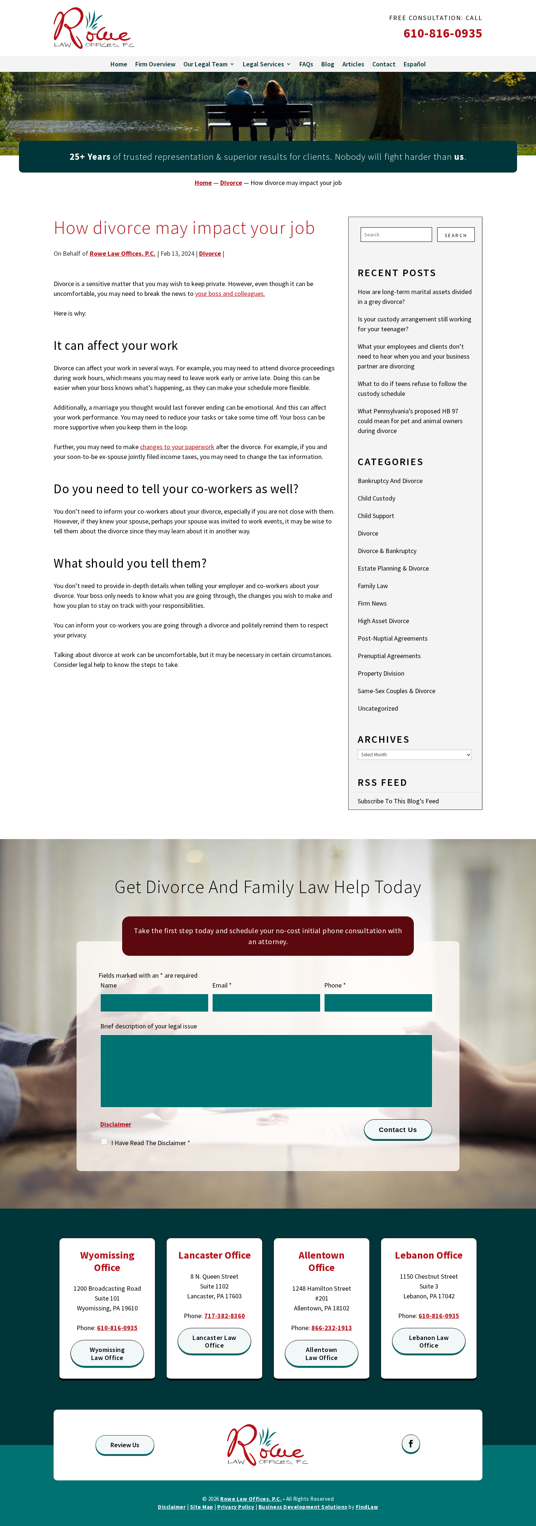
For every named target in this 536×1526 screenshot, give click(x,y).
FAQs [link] (306, 64)
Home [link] (118, 64)
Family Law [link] (373, 586)
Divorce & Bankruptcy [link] (387, 550)
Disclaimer (115, 1124)
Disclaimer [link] (172, 1506)
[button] (411, 1443)
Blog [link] (327, 64)
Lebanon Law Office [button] (429, 1341)
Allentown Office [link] (322, 1261)
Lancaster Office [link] (214, 1255)
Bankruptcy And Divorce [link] (390, 480)
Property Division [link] (381, 673)
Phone (335, 985)
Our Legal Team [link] (205, 64)
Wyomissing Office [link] (107, 1261)
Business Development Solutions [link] (303, 1506)
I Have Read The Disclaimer (150, 1143)
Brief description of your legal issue (148, 1026)
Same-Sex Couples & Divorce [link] (396, 691)
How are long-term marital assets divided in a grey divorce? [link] (415, 296)
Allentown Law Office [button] (322, 1353)
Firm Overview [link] (155, 64)
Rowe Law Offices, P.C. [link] (123, 253)
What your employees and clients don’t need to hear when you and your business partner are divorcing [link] (414, 356)
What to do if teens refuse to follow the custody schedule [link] (412, 388)
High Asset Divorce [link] (383, 621)
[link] (94, 28)
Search (456, 235)
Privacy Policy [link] (235, 1506)
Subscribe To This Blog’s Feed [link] (398, 801)
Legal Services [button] (263, 64)
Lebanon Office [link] (429, 1255)
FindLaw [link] (367, 1506)
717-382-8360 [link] (224, 1315)
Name (108, 985)
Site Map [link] (201, 1506)
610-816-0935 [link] (443, 33)
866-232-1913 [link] (331, 1328)
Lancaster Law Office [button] (214, 1341)
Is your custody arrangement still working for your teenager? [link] (414, 324)
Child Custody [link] (376, 498)
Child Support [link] (376, 515)
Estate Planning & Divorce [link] (393, 568)
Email (222, 985)
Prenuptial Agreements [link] (389, 656)
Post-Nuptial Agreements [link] (393, 638)
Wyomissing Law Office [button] (107, 1353)
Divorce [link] (210, 253)
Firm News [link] (372, 603)
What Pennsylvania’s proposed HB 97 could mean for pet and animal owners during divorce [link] (410, 421)
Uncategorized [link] (378, 708)
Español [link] (415, 64)
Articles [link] (353, 64)
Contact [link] (384, 64)
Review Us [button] (124, 1445)
